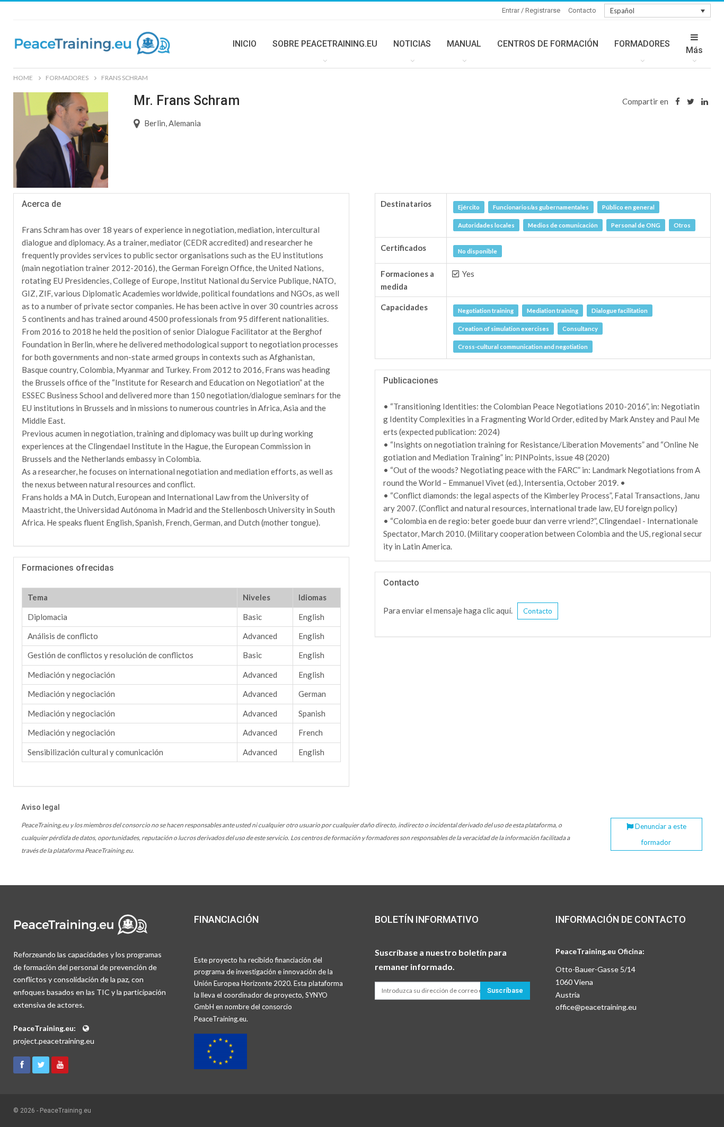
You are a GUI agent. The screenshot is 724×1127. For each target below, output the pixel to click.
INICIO (245, 44)
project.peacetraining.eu (53, 1040)
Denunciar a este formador (659, 834)
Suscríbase (505, 990)
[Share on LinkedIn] (704, 101)
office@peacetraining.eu (596, 1006)
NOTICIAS (412, 44)
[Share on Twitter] (690, 101)
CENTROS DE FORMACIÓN (547, 44)
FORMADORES (642, 44)
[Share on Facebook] (677, 101)
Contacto (582, 10)
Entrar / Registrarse (531, 10)
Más (694, 50)
